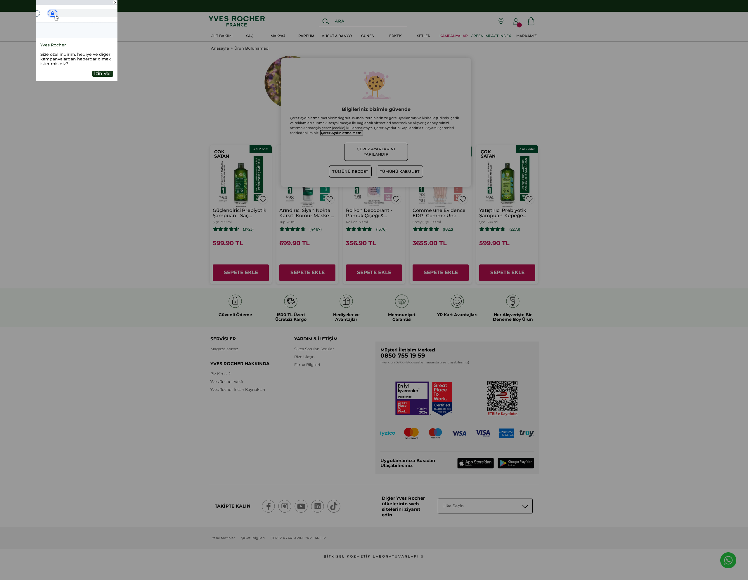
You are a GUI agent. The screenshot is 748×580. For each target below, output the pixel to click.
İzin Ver (102, 73)
